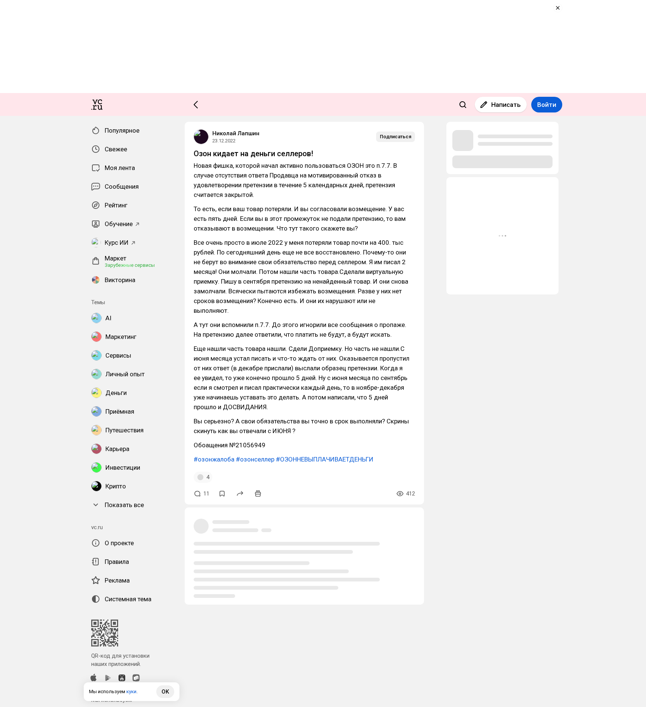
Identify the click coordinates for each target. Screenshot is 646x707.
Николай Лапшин (235, 133)
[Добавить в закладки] (222, 493)
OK (165, 691)
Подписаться (395, 136)
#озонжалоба (214, 459)
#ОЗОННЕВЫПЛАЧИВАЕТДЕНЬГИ (324, 459)
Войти (546, 104)
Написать (506, 104)
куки (131, 691)
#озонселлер (255, 459)
